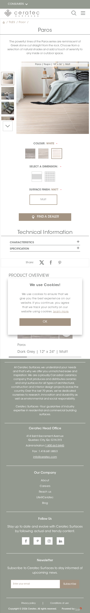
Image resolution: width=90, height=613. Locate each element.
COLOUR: (43, 143)
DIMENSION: (43, 166)
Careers (45, 486)
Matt (43, 199)
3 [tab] (47, 357)
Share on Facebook (51, 262)
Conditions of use (59, 603)
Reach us (45, 492)
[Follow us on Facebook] (25, 541)
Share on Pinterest (60, 262)
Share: (30, 262)
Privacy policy (28, 603)
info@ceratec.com (45, 457)
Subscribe (69, 584)
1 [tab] (11, 357)
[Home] (4, 22)
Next (8, 126)
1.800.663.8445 (54, 446)
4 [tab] (65, 357)
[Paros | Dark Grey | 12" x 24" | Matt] (7, 108)
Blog (45, 503)
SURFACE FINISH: (43, 189)
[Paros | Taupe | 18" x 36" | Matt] (7, 78)
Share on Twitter (42, 262)
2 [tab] (29, 357)
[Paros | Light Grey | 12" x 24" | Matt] (7, 93)
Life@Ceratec (45, 497)
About (45, 480)
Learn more (61, 311)
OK (45, 321)
